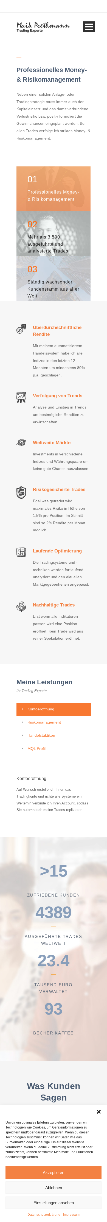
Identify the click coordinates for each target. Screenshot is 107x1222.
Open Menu (89, 26)
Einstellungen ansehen (53, 1202)
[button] (99, 1112)
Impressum (71, 1215)
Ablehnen (53, 1187)
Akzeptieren (53, 1172)
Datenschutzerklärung (43, 1215)
